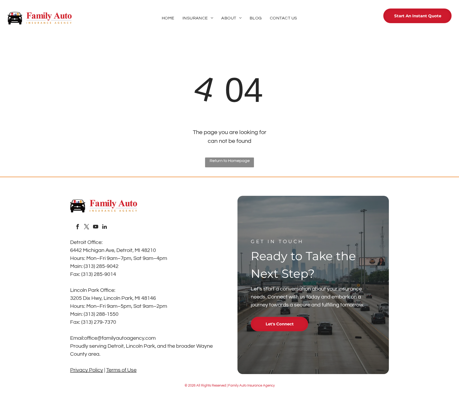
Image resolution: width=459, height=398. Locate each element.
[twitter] (87, 227)
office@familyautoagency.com (120, 338)
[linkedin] (105, 227)
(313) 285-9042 (101, 266)
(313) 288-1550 (101, 314)
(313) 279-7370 (98, 322)
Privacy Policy (86, 370)
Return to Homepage (230, 161)
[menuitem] (168, 18)
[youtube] (96, 227)
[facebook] (78, 227)
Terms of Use (121, 370)
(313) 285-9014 (98, 274)
